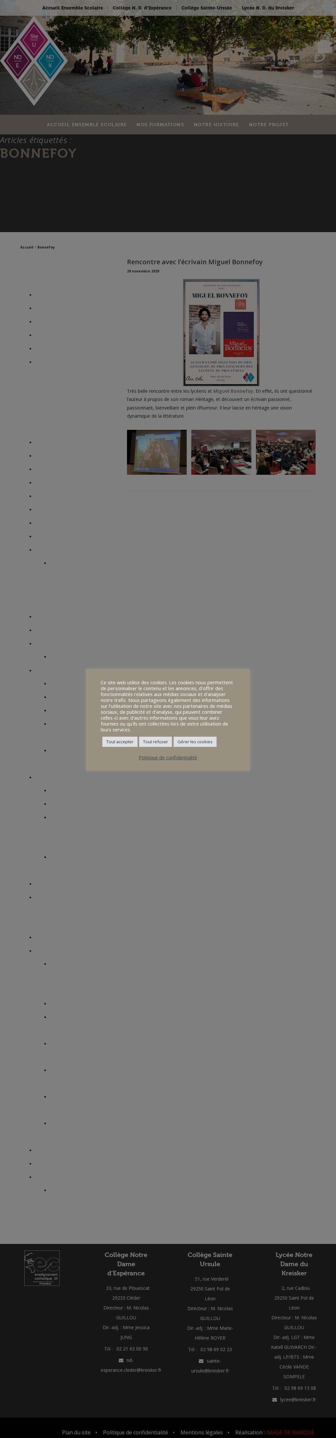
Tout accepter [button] (120, 742)
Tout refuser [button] (155, 742)
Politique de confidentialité (168, 757)
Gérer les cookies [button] (195, 742)
